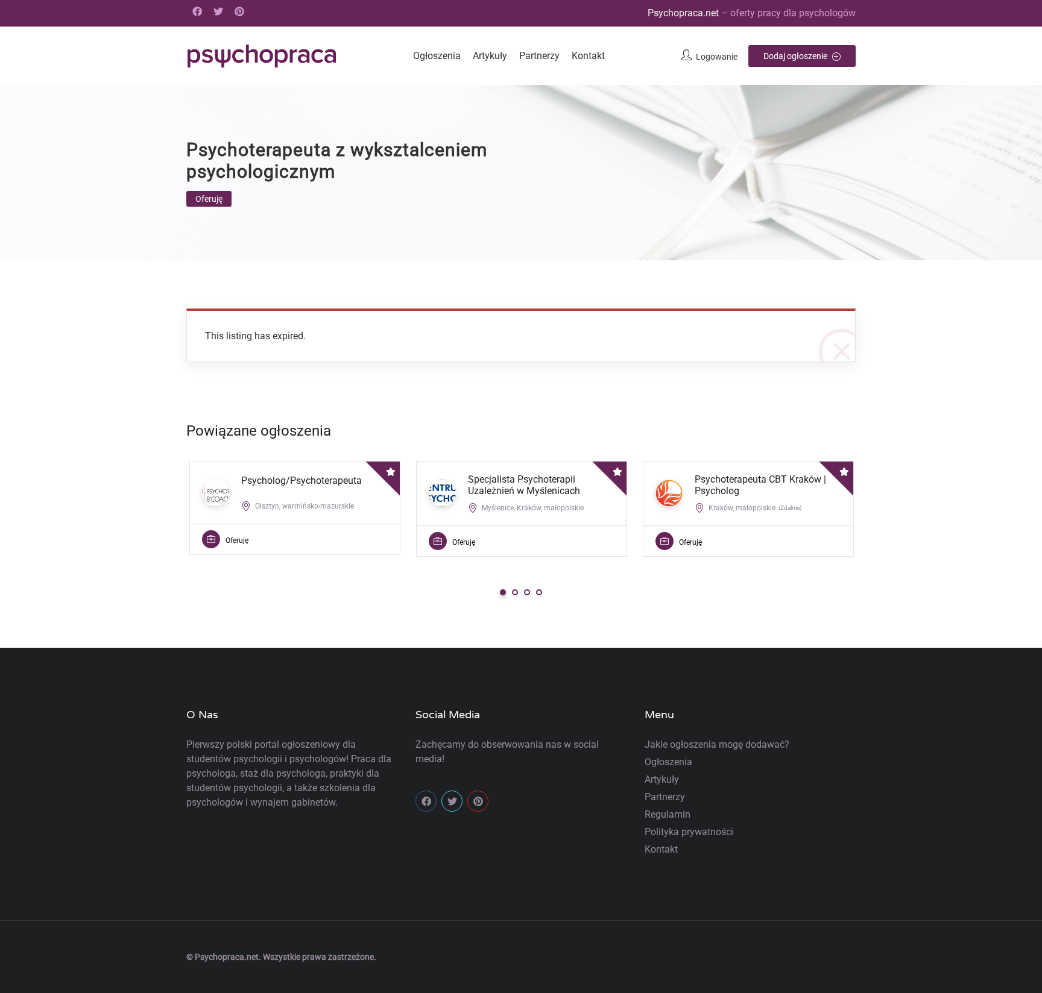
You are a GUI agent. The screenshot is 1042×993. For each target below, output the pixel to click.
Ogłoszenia (437, 55)
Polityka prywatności (689, 832)
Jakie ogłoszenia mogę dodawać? (717, 744)
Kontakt (588, 55)
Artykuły (490, 55)
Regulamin (667, 814)
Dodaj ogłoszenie (796, 56)
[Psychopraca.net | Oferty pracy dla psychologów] (261, 56)
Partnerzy (539, 55)
